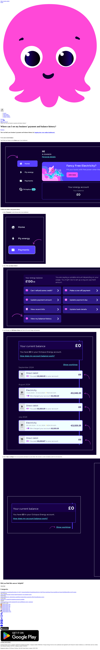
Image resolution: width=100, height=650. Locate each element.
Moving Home (59, 592)
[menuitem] (4, 113)
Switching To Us (16, 592)
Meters (66, 592)
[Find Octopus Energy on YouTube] (2, 626)
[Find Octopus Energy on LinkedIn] (2, 621)
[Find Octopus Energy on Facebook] (2, 623)
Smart (11, 592)
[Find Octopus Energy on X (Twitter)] (2, 619)
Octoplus (2, 592)
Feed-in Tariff (40, 592)
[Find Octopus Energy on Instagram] (2, 616)
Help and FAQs (4, 121)
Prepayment (45, 592)
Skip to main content (5, 1)
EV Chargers (22, 592)
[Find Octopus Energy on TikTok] (2, 614)
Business (2, 129)
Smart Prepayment (52, 592)
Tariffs (63, 592)
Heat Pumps (30, 592)
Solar (26, 592)
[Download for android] (20, 641)
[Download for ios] (5, 629)
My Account (7, 592)
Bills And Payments (72, 592)
